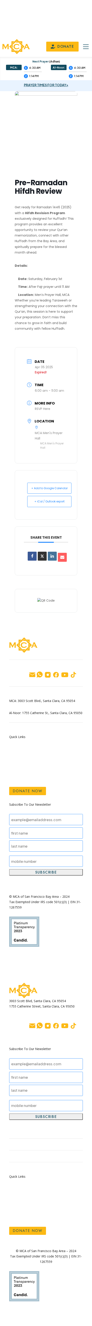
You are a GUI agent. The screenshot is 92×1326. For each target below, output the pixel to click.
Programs (17, 749)
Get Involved (20, 756)
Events (52, 756)
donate (65, 46)
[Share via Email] (62, 557)
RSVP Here (42, 409)
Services (16, 770)
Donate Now (27, 791)
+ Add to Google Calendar (49, 488)
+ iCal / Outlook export (49, 501)
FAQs (14, 776)
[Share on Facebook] (32, 556)
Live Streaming (58, 763)
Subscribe (46, 872)
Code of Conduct (61, 770)
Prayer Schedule (60, 749)
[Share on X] (42, 556)
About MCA (19, 763)
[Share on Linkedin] (52, 556)
